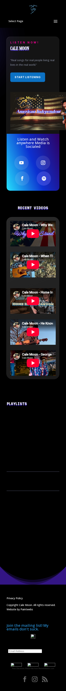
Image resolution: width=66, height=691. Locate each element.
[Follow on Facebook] (22, 178)
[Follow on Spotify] (44, 178)
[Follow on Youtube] (21, 163)
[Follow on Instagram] (43, 163)
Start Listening (28, 77)
